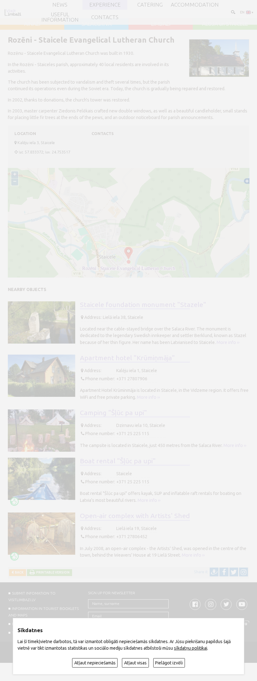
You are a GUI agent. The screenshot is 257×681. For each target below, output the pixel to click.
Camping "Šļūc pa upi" (113, 412)
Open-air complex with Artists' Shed (135, 515)
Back (18, 572)
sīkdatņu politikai (190, 648)
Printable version (52, 572)
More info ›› (228, 342)
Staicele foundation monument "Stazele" (143, 304)
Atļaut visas (135, 662)
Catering (150, 5)
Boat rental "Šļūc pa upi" (118, 461)
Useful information (60, 17)
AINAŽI (32, 24)
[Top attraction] (14, 501)
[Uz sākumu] (13, 12)
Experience (105, 5)
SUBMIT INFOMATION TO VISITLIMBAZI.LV (31, 596)
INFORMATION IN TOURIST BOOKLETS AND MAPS (43, 611)
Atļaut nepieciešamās (95, 662)
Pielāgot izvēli (169, 662)
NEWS (59, 5)
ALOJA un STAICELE (225, 24)
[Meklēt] (232, 12)
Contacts (104, 17)
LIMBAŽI (160, 24)
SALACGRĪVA (96, 24)
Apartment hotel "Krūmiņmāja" (127, 357)
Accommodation (195, 5)
